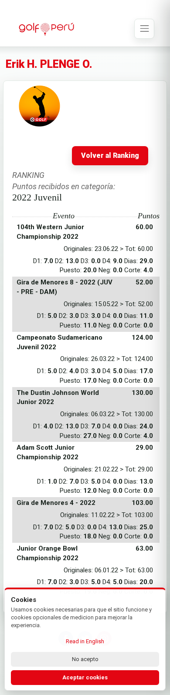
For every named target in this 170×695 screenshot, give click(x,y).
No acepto (85, 659)
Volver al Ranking (110, 156)
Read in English (85, 641)
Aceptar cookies (85, 677)
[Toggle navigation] (144, 29)
